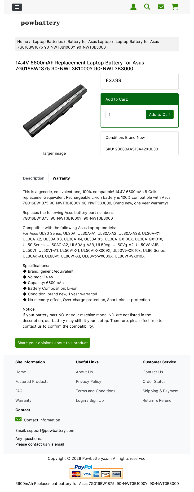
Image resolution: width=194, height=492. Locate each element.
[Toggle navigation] (17, 7)
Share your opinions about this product (53, 342)
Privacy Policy (88, 381)
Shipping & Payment (161, 390)
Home (22, 41)
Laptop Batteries (48, 41)
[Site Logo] (42, 23)
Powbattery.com (97, 458)
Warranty (23, 400)
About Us (84, 372)
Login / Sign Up (90, 400)
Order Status (154, 381)
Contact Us (153, 372)
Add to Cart (160, 114)
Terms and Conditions (95, 390)
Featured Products (31, 381)
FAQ (18, 390)
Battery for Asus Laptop (89, 41)
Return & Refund (157, 400)
